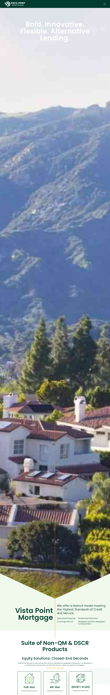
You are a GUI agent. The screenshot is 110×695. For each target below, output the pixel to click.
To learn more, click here (55, 668)
